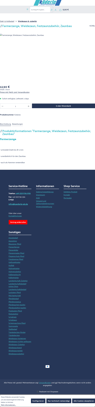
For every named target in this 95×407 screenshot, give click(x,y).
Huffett (11, 265)
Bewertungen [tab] (17, 123)
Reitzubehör (13, 313)
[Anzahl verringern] (2, 106)
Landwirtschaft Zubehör (18, 280)
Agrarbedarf (13, 237)
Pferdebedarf (14, 298)
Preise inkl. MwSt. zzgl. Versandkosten (15, 92)
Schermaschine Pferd (17, 323)
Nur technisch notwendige (59, 400)
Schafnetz (12, 317)
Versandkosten (45, 382)
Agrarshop (13, 240)
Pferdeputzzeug (15, 301)
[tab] (5, 124)
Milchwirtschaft (15, 295)
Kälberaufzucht (15, 274)
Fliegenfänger (14, 246)
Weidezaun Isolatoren (17, 338)
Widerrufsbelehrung (44, 206)
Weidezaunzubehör (16, 353)
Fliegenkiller (13, 250)
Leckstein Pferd (15, 292)
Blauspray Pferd (15, 243)
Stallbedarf (13, 329)
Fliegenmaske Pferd (16, 253)
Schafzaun (13, 320)
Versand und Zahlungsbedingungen (45, 202)
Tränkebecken (14, 335)
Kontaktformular (15, 215)
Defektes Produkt (70, 191)
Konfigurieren (38, 400)
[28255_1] (47, 59)
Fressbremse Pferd (16, 259)
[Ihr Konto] (55, 9)
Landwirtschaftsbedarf (17, 289)
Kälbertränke (14, 277)
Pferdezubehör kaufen (17, 307)
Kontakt (67, 194)
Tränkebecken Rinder (17, 332)
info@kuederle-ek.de (18, 204)
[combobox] (40, 9)
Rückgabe (68, 197)
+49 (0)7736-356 (23, 193)
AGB (38, 197)
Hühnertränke (14, 268)
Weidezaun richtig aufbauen (20, 341)
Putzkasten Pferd (15, 310)
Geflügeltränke (14, 262)
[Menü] (27, 9)
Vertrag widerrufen (18, 222)
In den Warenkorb (63, 105)
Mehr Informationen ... (8, 405)
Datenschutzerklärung (45, 191)
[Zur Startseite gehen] (47, 3)
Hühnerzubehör (15, 271)
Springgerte (13, 326)
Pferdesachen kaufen (17, 304)
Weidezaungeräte (16, 350)
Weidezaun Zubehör (17, 344)
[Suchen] (51, 9)
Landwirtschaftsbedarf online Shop (17, 285)
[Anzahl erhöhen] (28, 106)
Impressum (40, 194)
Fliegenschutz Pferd (16, 256)
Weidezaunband (15, 347)
